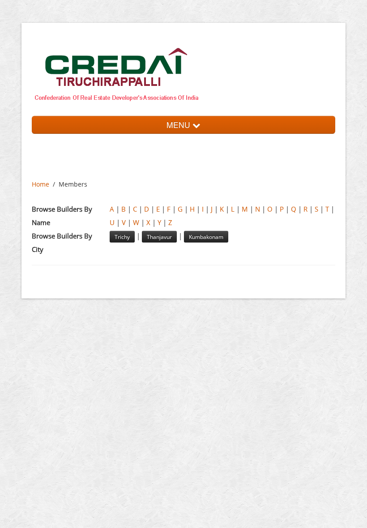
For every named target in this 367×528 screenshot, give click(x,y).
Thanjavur (159, 236)
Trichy (122, 236)
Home (40, 184)
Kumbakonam (206, 236)
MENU (179, 124)
